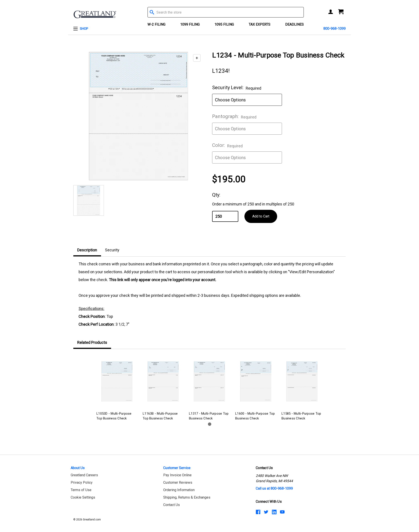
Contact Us (171, 505)
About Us (78, 468)
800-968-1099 (334, 28)
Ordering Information (179, 490)
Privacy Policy (82, 482)
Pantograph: (234, 116)
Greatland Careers (84, 475)
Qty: (216, 195)
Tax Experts (259, 24)
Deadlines (294, 24)
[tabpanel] (117, 388)
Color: (227, 145)
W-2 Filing (156, 24)
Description (87, 250)
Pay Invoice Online (177, 475)
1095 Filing (224, 24)
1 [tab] (209, 424)
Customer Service (177, 468)
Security (112, 250)
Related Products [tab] (92, 342)
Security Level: (236, 87)
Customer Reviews (177, 482)
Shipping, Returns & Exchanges (186, 497)
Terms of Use (81, 490)
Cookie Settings (83, 497)
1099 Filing (190, 24)
